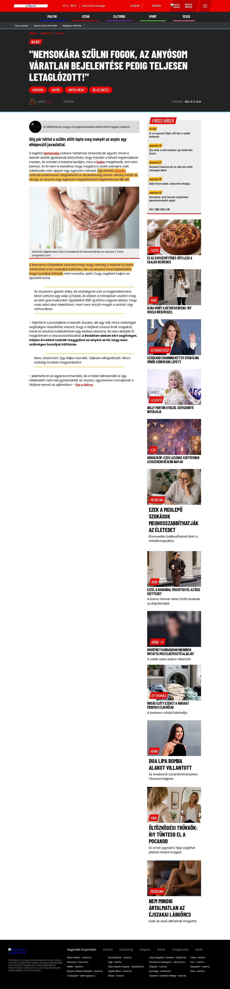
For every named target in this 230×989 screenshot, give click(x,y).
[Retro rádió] (174, 6)
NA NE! (59, 33)
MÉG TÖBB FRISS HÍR (159, 209)
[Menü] (205, 6)
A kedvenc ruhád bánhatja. (167, 713)
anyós (56, 90)
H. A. (49, 101)
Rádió (199, 949)
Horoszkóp (21, 25)
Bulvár (161, 949)
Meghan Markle (72, 25)
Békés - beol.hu (75, 966)
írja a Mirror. (84, 385)
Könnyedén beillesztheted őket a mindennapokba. (173, 538)
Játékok (135, 5)
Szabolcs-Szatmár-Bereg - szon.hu (167, 975)
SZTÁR (85, 16)
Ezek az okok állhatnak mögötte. (173, 921)
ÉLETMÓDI (119, 16)
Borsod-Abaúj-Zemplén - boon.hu (85, 971)
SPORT (153, 16)
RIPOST (33, 33)
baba (100, 162)
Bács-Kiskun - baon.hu (79, 957)
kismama (38, 90)
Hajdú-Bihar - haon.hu (120, 971)
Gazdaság (126, 949)
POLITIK (52, 16)
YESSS (186, 16)
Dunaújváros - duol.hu (120, 957)
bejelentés (101, 90)
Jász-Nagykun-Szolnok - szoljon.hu (167, 957)
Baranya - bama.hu (77, 962)
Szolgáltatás (180, 949)
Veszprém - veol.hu (200, 966)
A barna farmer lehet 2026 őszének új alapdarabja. (173, 601)
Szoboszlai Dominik (45, 25)
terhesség (51, 153)
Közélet (108, 949)
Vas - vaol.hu (197, 962)
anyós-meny (76, 90)
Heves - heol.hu (116, 975)
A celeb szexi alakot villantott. (169, 659)
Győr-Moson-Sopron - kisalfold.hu (126, 966)
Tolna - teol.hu (197, 957)
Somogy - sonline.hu (160, 971)
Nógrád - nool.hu (158, 966)
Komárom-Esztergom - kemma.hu (167, 962)
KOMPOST (46, 33)
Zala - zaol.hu (197, 971)
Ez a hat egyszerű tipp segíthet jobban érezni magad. (172, 850)
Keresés (156, 5)
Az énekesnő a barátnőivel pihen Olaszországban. (173, 776)
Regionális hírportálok (81, 949)
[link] (154, 250)
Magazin (145, 949)
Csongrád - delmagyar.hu (81, 975)
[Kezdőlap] (31, 5)
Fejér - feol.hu (115, 962)
